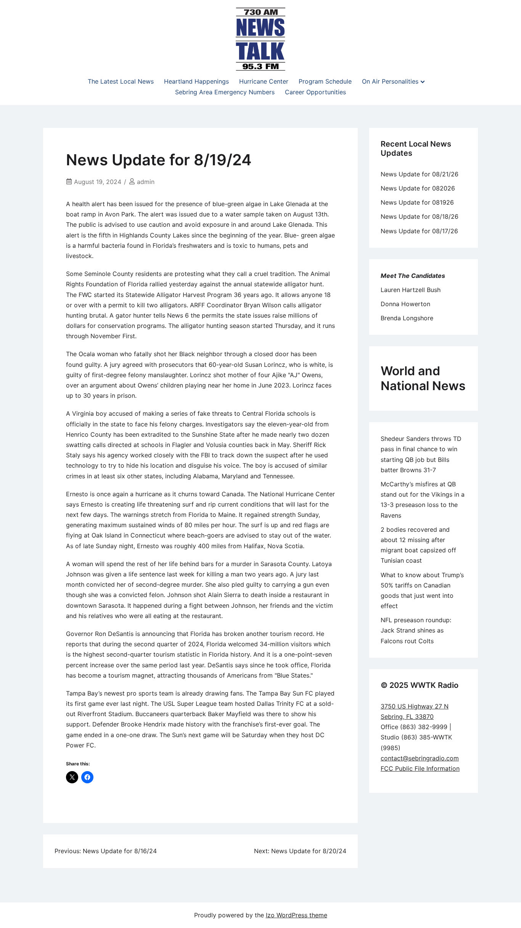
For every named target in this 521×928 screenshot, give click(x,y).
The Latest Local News (121, 81)
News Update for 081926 (417, 202)
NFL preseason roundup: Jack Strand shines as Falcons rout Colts (416, 630)
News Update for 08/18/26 (419, 216)
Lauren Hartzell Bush (411, 290)
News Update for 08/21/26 (419, 174)
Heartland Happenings (196, 81)
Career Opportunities (315, 92)
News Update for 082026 (418, 188)
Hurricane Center (263, 81)
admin (145, 182)
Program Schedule (325, 81)
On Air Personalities (390, 81)
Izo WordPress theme (296, 915)
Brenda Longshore (407, 318)
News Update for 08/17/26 (419, 231)
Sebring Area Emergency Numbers (225, 92)
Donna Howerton (405, 304)
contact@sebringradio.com (420, 758)
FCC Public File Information (420, 768)
